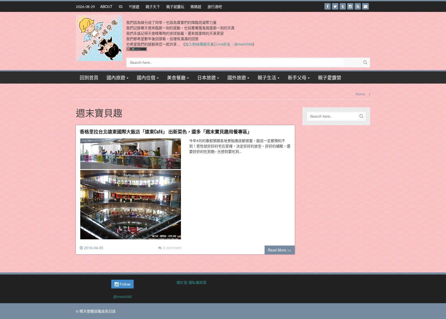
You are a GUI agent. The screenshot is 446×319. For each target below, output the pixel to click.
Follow (124, 284)
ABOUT (106, 6)
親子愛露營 (329, 77)
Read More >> (279, 250)
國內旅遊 (116, 77)
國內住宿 (146, 77)
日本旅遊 (206, 77)
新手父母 (297, 77)
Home (360, 94)
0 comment (172, 247)
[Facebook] (327, 6)
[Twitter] (335, 6)
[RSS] (358, 6)
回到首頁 (89, 77)
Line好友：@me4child (234, 44)
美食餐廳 (176, 77)
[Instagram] (350, 6)
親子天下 (153, 6)
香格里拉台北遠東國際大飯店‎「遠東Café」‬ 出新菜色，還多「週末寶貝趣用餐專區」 (166, 131)
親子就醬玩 (175, 6)
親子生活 (267, 77)
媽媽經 (195, 6)
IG (121, 6)
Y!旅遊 (134, 6)
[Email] (365, 6)
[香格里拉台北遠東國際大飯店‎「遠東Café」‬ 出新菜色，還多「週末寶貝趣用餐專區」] (130, 191)
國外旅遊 (236, 77)
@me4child (122, 296)
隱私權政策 (197, 282)
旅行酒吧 (215, 6)
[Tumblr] (343, 6)
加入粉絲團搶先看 (199, 44)
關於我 (182, 282)
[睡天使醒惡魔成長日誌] (99, 37)
